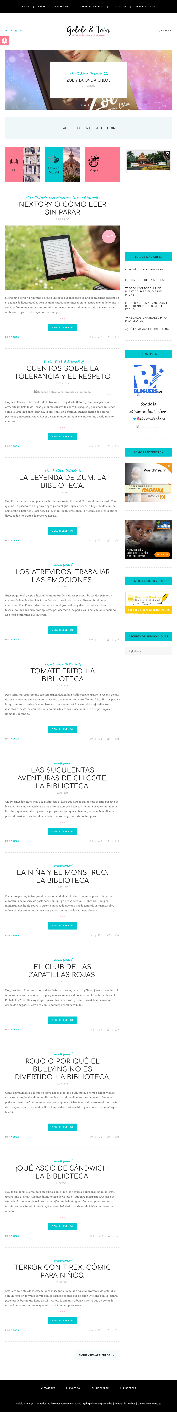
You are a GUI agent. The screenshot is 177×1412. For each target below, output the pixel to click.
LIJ (13, 170)
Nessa (15, 337)
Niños (41, 6)
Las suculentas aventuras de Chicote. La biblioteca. (62, 778)
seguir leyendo (62, 327)
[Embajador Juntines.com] (148, 395)
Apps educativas (60, 197)
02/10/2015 (63, 1084)
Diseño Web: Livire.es (149, 1403)
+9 (60, 361)
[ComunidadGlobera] (148, 403)
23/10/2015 (63, 793)
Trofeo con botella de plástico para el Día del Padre (144, 291)
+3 (43, 361)
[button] (4, 40)
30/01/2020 (62, 383)
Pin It (109, 235)
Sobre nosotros (91, 6)
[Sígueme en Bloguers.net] (148, 367)
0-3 (66, 361)
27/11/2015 (62, 492)
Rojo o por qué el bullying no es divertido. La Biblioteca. (62, 1069)
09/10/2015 (63, 981)
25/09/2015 (62, 1183)
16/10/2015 (62, 887)
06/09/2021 (62, 219)
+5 (49, 361)
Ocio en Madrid (53, 170)
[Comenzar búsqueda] (158, 30)
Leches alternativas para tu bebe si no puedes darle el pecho (147, 306)
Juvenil (75, 361)
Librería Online (145, 6)
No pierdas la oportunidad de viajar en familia (88, 82)
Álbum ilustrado (36, 197)
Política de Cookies (125, 1403)
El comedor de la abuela (144, 280)
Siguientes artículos (95, 1355)
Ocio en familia (86, 68)
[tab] (132, 269)
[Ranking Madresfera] (149, 427)
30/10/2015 (63, 685)
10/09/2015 (63, 1282)
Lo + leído (132, 269)
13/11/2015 (62, 586)
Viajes (103, 68)
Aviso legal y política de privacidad (93, 1403)
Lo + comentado (153, 269)
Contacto (119, 6)
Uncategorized (62, 564)
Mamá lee (83, 197)
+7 (54, 361)
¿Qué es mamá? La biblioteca (147, 329)
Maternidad (62, 6)
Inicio (25, 6)
